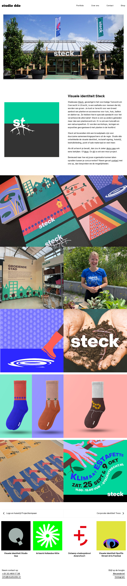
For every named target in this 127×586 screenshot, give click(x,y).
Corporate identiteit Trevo (109, 513)
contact (114, 161)
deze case (111, 148)
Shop (123, 5)
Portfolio (80, 5)
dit (94, 152)
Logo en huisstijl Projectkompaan (21, 513)
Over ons (95, 5)
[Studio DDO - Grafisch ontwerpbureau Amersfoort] (11, 5)
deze (86, 152)
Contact (110, 5)
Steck (80, 102)
